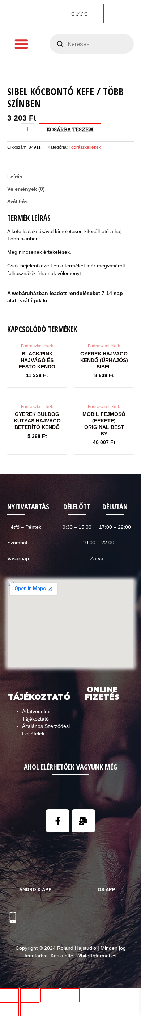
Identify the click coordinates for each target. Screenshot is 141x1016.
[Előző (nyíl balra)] (9, 1009)
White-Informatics (96, 955)
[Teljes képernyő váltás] (49, 995)
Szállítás (17, 202)
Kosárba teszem (70, 129)
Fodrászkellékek (85, 147)
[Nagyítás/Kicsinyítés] (70, 995)
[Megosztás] (29, 995)
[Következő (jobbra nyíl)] (29, 1009)
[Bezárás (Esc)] (9, 995)
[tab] (70, 177)
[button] (21, 44)
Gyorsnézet (37, 333)
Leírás (14, 177)
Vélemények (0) (26, 189)
